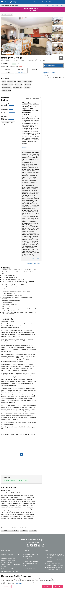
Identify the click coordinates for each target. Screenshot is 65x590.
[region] (32, 581)
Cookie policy (28, 558)
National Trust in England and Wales (16, 480)
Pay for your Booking (30, 568)
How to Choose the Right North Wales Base (54, 560)
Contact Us (44, 1)
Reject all (57, 586)
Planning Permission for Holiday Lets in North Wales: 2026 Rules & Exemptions (55, 556)
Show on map (21, 72)
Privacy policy (28, 556)
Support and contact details (31, 554)
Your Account (59, 1)
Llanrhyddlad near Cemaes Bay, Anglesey (23, 60)
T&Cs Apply (32, 10)
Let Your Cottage (36, 1)
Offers (61, 5)
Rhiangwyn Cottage (11, 58)
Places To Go (46, 5)
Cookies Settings (6, 586)
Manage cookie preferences (32, 561)
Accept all (46, 586)
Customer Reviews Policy (31, 563)
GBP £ (50, 1)
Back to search (8, 14)
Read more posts (51, 573)
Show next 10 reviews (33, 263)
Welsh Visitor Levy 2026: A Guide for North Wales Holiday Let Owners (55, 569)
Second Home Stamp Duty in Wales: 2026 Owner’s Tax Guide (55, 564)
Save (61, 58)
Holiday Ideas (55, 5)
